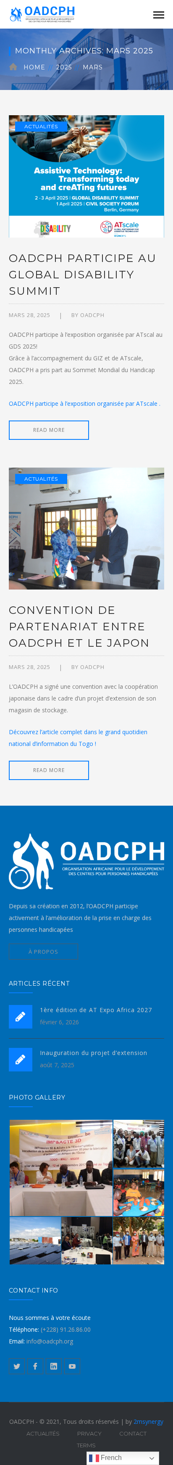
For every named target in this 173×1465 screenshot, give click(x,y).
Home (34, 67)
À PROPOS (43, 951)
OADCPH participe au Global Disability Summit (83, 274)
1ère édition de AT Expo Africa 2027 (96, 1010)
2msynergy (148, 1421)
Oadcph (92, 315)
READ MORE (49, 430)
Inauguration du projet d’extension (93, 1053)
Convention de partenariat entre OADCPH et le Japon (79, 626)
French (110, 1457)
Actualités (41, 126)
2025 (64, 67)
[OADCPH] (51, 14)
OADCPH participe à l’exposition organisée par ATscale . (84, 403)
